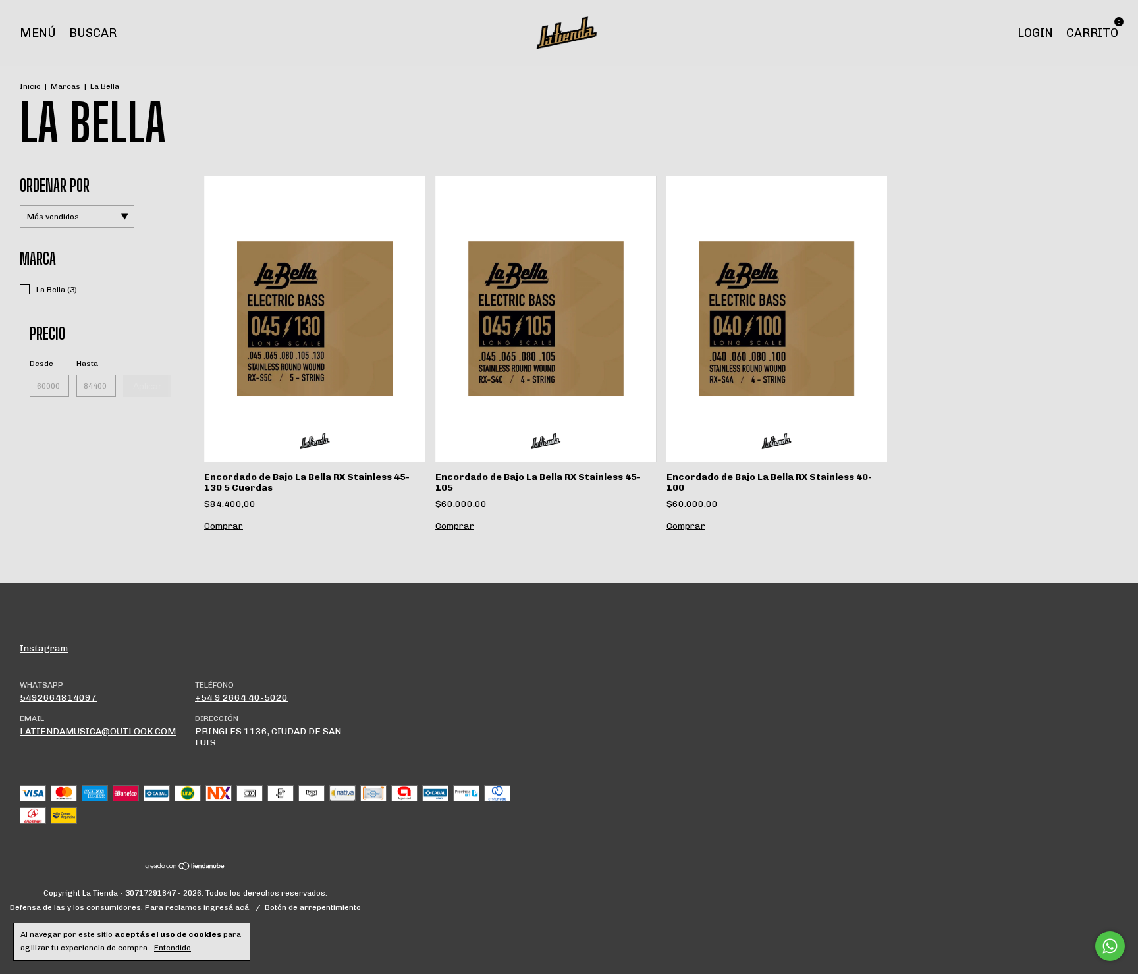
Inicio (30, 86)
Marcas (65, 86)
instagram (44, 648)
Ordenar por (55, 185)
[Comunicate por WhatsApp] (1110, 946)
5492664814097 (58, 697)
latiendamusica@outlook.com (98, 731)
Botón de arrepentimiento (313, 907)
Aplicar (147, 386)
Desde (41, 363)
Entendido (172, 947)
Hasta (87, 363)
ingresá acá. (227, 907)
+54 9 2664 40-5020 (241, 697)
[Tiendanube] (185, 867)
